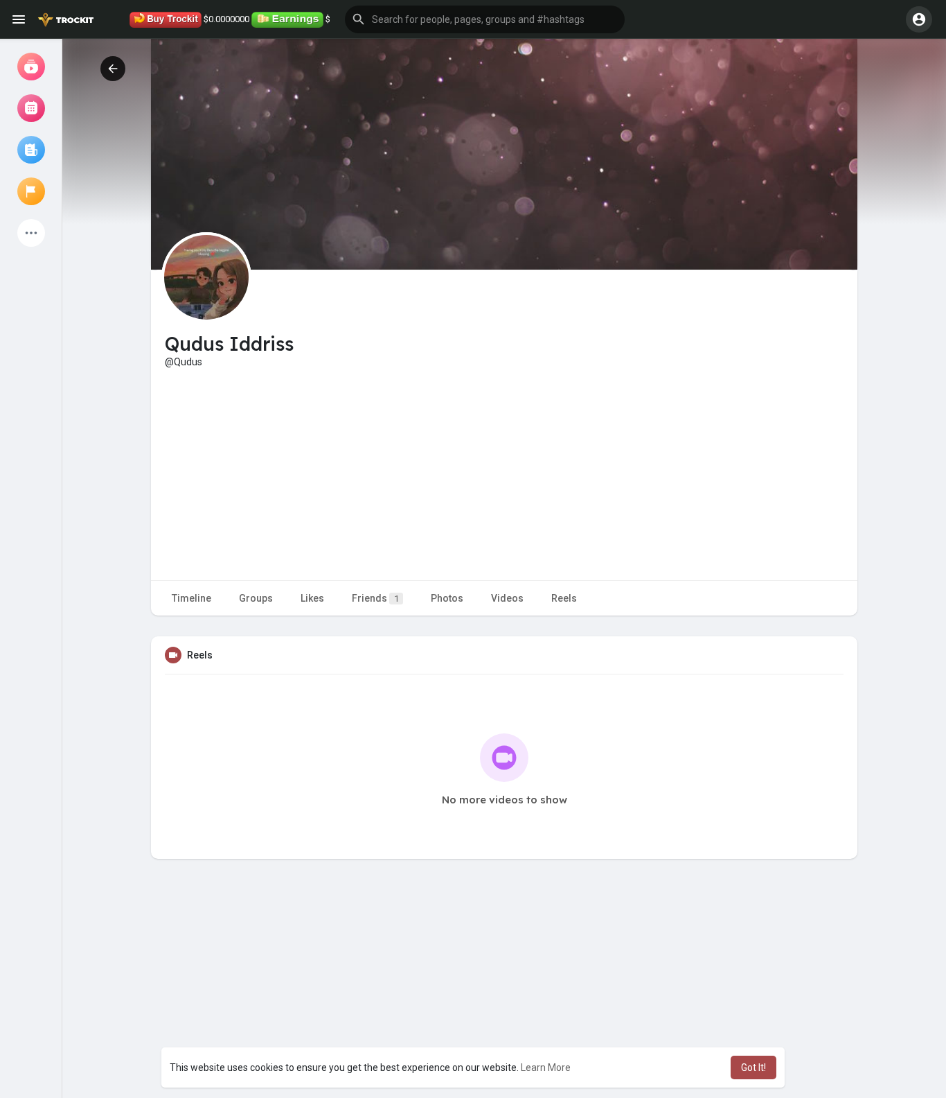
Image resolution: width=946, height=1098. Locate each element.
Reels (564, 598)
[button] (485, 19)
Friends (375, 598)
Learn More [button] (546, 1067)
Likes (312, 598)
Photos (447, 598)
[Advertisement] (504, 473)
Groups (256, 598)
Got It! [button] (753, 1067)
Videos (507, 598)
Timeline (191, 598)
